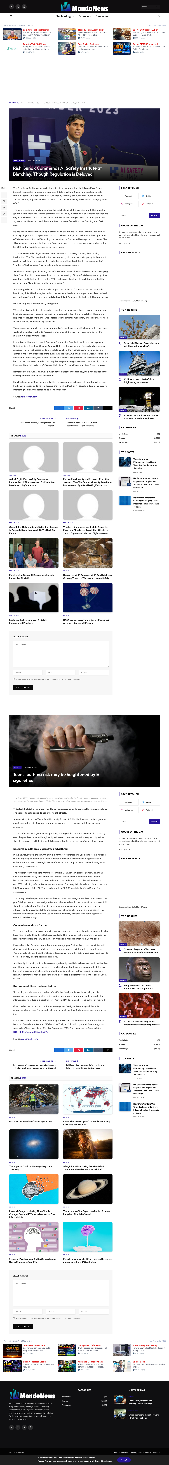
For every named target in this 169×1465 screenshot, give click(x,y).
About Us (124, 1452)
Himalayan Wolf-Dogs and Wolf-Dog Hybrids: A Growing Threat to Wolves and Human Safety (87, 576)
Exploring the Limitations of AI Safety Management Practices (28, 621)
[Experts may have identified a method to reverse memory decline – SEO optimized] (87, 1237)
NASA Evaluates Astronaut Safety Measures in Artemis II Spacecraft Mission (86, 621)
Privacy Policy (136, 1452)
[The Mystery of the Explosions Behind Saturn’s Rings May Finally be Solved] (87, 1189)
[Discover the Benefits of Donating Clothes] (33, 1099)
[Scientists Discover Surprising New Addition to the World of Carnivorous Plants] (139, 327)
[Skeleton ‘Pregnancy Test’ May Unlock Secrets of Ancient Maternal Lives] (139, 933)
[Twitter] (4, 201)
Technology (64, 16)
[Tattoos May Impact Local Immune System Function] (120, 1399)
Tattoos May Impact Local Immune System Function (140, 1402)
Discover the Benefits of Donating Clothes (30, 1121)
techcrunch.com (29, 396)
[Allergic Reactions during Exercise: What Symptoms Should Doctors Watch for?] (87, 1144)
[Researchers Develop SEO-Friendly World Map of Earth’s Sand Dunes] (87, 1099)
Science (84, 16)
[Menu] (11, 16)
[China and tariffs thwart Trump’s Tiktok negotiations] (120, 1414)
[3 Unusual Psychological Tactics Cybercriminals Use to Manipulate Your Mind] (33, 1237)
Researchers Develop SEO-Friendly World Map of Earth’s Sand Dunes (86, 1123)
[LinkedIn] (4, 207)
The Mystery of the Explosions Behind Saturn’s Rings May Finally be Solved (86, 1213)
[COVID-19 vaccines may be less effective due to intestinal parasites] (139, 1005)
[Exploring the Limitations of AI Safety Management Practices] (33, 597)
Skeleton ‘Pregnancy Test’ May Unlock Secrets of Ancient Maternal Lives (142, 951)
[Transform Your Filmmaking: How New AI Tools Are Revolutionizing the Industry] (125, 462)
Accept (124, 1460)
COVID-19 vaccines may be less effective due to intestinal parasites (142, 1023)
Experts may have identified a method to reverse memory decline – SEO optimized (87, 1260)
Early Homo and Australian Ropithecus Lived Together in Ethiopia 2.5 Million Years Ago (139, 987)
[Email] (4, 219)
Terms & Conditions (152, 1452)
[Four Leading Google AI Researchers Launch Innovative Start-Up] (33, 553)
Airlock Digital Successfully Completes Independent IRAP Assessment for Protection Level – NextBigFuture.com (32, 482)
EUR (133, 301)
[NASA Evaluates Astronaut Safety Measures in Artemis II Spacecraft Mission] (87, 597)
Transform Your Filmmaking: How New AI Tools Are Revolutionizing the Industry (145, 464)
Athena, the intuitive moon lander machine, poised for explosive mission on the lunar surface (141, 417)
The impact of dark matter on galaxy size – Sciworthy (30, 1168)
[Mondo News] (84, 6)
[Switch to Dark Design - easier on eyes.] (158, 16)
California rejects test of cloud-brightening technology (140, 381)
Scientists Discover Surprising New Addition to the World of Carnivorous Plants (141, 345)
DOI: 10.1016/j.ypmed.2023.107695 (30, 1031)
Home (23, 103)
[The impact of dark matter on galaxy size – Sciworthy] (33, 1144)
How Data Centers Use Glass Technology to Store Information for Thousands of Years (146, 502)
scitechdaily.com (29, 1038)
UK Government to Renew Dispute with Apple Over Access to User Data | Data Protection (146, 483)
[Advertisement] (84, 78)
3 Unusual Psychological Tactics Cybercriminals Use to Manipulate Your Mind (32, 1260)
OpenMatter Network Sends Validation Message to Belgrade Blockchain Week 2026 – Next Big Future (33, 530)
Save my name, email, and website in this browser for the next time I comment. (48, 679)
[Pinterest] (4, 213)
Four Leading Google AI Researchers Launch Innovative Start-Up (31, 576)
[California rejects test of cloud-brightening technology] (139, 363)
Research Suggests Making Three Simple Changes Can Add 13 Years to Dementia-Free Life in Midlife (32, 1214)
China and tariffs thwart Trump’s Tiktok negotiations (143, 1416)
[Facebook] (4, 195)
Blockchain (103, 16)
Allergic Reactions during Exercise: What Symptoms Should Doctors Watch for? (83, 1168)
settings (107, 1461)
